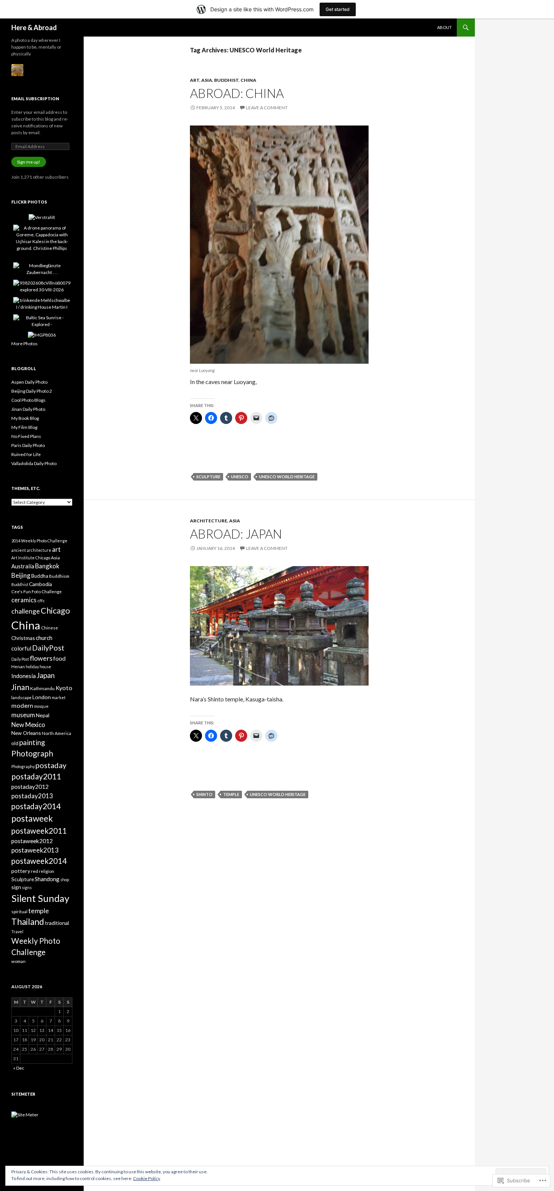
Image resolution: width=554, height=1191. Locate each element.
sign (16, 887)
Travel (17, 931)
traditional (57, 923)
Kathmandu (42, 688)
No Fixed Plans (26, 436)
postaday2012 (30, 786)
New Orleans (26, 733)
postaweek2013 (34, 850)
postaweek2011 (39, 830)
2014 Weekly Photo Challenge (39, 540)
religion (46, 871)
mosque (41, 706)
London (41, 697)
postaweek (32, 818)
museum (23, 715)
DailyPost (48, 647)
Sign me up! (28, 162)
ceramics (24, 600)
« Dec (18, 1068)
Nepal (42, 715)
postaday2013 (32, 796)
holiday (32, 666)
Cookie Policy (146, 1178)
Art (194, 80)
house (45, 666)
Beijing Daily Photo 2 (31, 391)
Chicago (55, 610)
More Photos (24, 343)
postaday (50, 765)
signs (27, 887)
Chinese (49, 627)
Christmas (23, 638)
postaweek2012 (32, 840)
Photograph (32, 753)
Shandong (47, 879)
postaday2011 (36, 776)
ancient (18, 550)
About (444, 27)
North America (56, 733)
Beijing (21, 575)
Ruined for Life (26, 454)
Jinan (20, 687)
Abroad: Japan (236, 533)
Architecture (208, 521)
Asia (206, 80)
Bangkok (47, 566)
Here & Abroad (34, 27)
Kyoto (63, 687)
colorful (21, 648)
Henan (18, 666)
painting (32, 742)
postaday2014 (36, 806)
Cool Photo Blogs (28, 400)
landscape (21, 697)
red (34, 871)
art (56, 549)
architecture (39, 550)
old (14, 743)
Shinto (204, 794)
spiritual (19, 911)
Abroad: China (237, 93)
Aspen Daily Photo (29, 382)
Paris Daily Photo (28, 445)
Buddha (39, 576)
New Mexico (28, 725)
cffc (41, 600)
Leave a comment (267, 107)
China (248, 80)
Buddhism (59, 576)
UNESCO (239, 476)
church (44, 637)
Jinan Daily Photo (28, 409)
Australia (22, 566)
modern (22, 705)
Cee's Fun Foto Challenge (36, 591)
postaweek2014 (39, 860)
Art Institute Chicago (30, 557)
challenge (25, 611)
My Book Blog (25, 418)
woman (18, 961)
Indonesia (23, 675)
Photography (23, 766)
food (59, 658)
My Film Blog (24, 427)
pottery (20, 871)
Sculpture (208, 476)
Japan (46, 675)
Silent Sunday (40, 898)
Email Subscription (35, 98)
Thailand (27, 922)
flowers (41, 658)
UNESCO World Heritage (287, 476)
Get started (338, 9)
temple (231, 794)
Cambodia (40, 584)
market (59, 697)
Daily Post (20, 659)
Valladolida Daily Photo (34, 463)
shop (64, 879)
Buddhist (226, 80)
